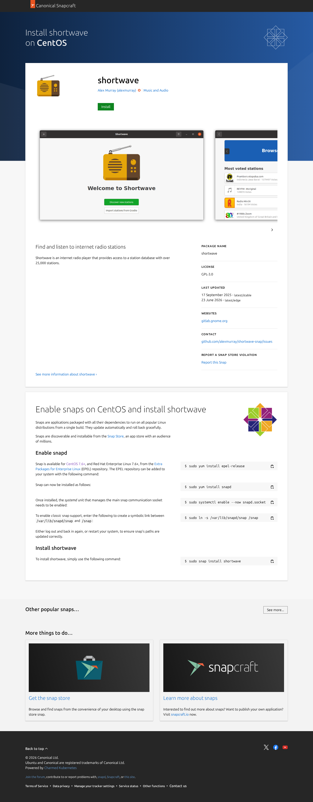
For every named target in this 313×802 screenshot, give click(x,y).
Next (272, 230)
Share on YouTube (285, 747)
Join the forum (35, 776)
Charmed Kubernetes (60, 768)
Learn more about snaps (190, 698)
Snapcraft (113, 776)
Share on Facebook (275, 747)
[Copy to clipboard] (272, 466)
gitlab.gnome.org (214, 321)
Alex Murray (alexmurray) (117, 90)
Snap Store (116, 436)
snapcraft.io (180, 714)
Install (105, 107)
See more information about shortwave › (66, 374)
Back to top (35, 748)
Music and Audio (156, 90)
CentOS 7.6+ (75, 464)
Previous (260, 230)
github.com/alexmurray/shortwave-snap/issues (236, 341)
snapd (102, 776)
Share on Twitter (266, 747)
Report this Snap (213, 362)
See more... (275, 610)
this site (129, 776)
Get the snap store (49, 698)
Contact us (178, 786)
